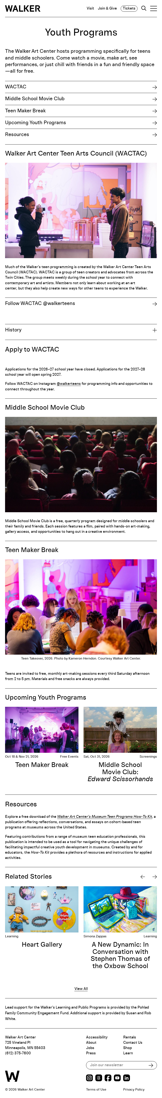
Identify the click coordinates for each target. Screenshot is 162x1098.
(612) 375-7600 (18, 1053)
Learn (128, 1053)
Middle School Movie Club (35, 98)
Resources (17, 134)
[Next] (155, 877)
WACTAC (15, 86)
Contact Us (132, 1043)
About (91, 1043)
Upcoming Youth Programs (35, 122)
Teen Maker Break (25, 110)
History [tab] (13, 330)
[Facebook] (108, 1078)
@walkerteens (69, 384)
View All (81, 989)
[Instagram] (89, 1078)
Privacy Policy (133, 1089)
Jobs (90, 1048)
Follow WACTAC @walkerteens (40, 303)
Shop (127, 1048)
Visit (90, 8)
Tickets (129, 8)
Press (91, 1053)
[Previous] (142, 877)
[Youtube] (117, 1078)
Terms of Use (96, 1089)
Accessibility (97, 1037)
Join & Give (107, 8)
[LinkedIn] (126, 1078)
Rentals (129, 1037)
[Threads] (98, 1078)
